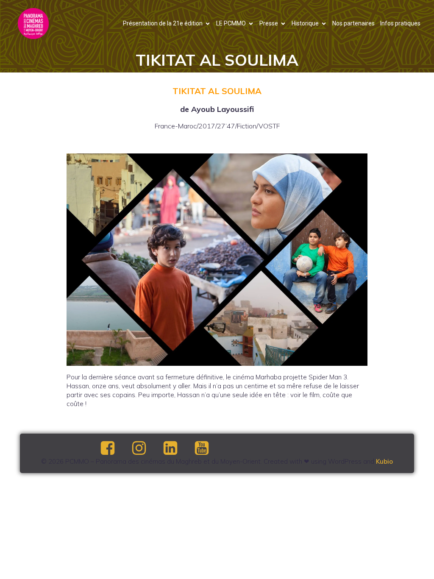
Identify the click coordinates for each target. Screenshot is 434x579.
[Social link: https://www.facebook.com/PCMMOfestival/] (115, 448)
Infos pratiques (400, 23)
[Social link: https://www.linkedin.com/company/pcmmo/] (177, 448)
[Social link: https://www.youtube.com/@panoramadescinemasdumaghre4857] (209, 448)
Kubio (384, 461)
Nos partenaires (353, 23)
